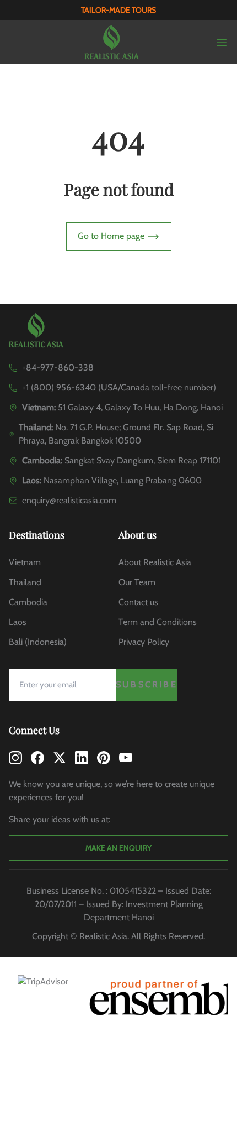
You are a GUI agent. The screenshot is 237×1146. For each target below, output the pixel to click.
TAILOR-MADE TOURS (118, 10)
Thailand (25, 582)
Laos (17, 622)
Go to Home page (112, 236)
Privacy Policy (143, 642)
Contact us (138, 602)
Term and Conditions (157, 622)
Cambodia (28, 602)
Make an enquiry (118, 848)
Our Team (136, 582)
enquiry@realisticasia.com (69, 500)
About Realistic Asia (154, 562)
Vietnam (25, 562)
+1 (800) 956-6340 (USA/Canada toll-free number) (119, 387)
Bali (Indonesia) (38, 642)
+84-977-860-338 (58, 367)
